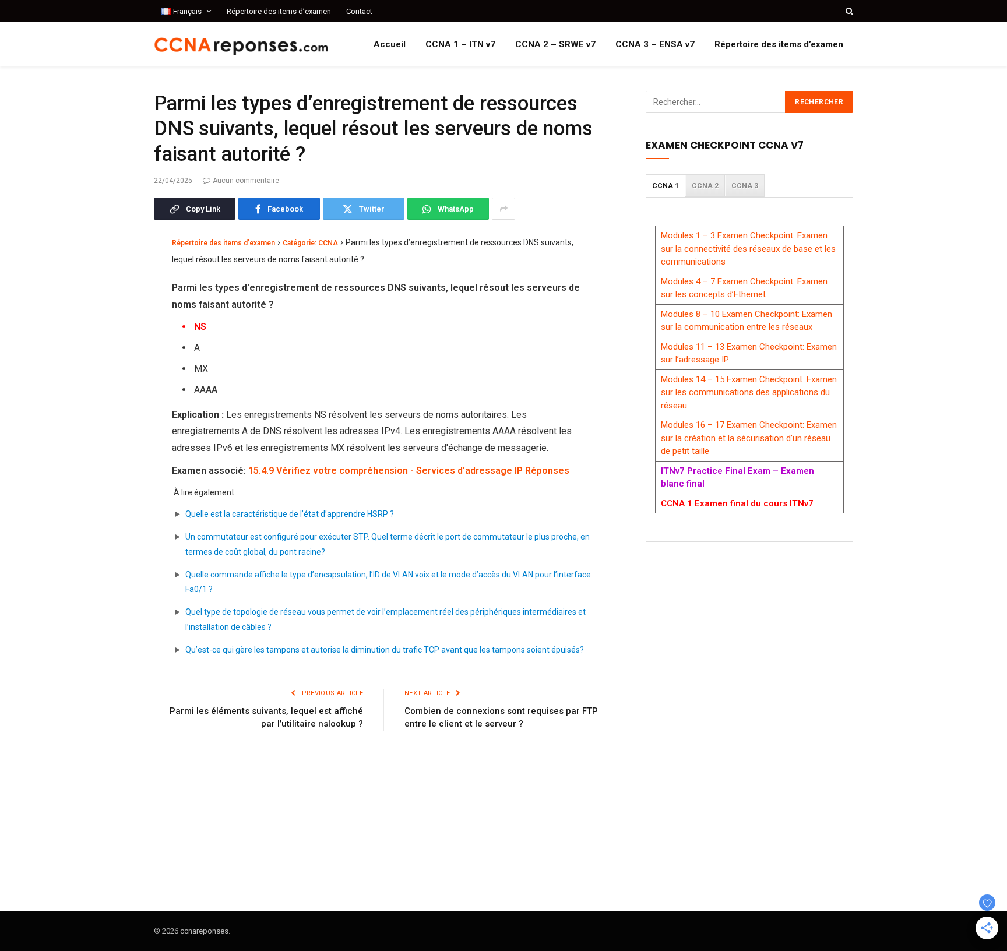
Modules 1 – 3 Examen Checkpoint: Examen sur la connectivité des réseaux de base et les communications (748, 248)
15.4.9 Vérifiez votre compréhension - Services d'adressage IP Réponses (408, 470)
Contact (359, 11)
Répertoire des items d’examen (279, 11)
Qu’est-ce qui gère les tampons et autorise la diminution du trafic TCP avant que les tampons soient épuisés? (384, 649)
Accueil (390, 44)
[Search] (848, 11)
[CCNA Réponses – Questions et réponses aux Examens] (241, 45)
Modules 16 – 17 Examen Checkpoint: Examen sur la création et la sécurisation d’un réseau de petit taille (749, 438)
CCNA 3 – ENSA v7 (655, 44)
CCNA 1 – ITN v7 (460, 44)
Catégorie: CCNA (310, 243)
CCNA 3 (744, 186)
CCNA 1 (665, 186)
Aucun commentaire (246, 181)
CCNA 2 (705, 186)
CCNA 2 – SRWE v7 (555, 44)
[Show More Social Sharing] (503, 209)
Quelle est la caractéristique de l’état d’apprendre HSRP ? (289, 514)
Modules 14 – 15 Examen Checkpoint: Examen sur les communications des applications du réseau (749, 392)
